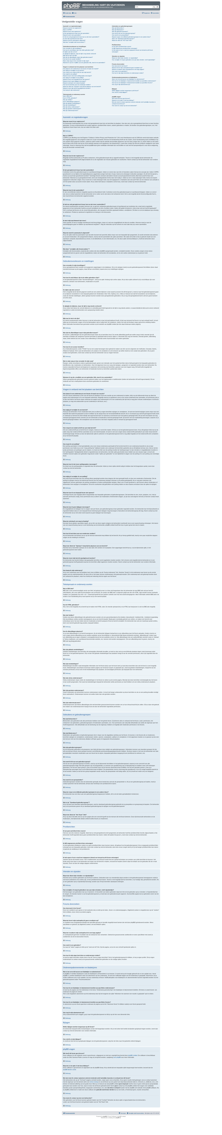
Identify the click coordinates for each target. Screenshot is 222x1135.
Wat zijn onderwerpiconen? (70, 110)
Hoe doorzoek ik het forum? (120, 66)
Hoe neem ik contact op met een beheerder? (124, 105)
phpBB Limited (132, 1055)
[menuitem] (74, 13)
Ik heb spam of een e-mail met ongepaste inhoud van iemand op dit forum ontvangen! (132, 51)
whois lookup (94, 1082)
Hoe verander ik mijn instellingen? (72, 48)
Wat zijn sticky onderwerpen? (71, 107)
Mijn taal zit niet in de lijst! (70, 55)
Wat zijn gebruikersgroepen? (120, 31)
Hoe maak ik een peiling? (70, 74)
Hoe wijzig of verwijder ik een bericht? (73, 70)
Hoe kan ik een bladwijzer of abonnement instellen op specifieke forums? (132, 82)
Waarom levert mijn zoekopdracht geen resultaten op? (127, 67)
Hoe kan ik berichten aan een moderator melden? (77, 84)
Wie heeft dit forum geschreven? (121, 98)
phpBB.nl (118, 1117)
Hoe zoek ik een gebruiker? (119, 71)
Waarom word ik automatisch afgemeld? (74, 40)
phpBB (105, 1116)
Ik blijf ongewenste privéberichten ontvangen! (124, 48)
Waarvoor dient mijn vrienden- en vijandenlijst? (125, 58)
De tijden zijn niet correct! (70, 52)
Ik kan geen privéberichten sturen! (121, 46)
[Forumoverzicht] (72, 5)
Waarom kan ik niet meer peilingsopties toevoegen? (77, 75)
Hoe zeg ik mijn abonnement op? (121, 84)
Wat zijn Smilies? (67, 99)
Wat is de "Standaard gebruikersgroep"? (123, 38)
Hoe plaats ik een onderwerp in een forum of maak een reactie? (81, 68)
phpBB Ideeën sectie (69, 1069)
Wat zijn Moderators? (118, 29)
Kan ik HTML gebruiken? (70, 98)
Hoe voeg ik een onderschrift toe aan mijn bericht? (77, 72)
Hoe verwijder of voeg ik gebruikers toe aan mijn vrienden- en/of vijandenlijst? (133, 60)
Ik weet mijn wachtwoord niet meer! (73, 38)
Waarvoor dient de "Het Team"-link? (122, 40)
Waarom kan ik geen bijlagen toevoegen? (74, 81)
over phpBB (117, 1057)
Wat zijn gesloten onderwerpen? (72, 108)
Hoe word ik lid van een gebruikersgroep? (123, 33)
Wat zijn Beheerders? (118, 28)
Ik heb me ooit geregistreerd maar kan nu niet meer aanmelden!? (81, 37)
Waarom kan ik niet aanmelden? (72, 35)
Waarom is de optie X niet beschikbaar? (123, 100)
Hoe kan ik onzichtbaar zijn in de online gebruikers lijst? (78, 50)
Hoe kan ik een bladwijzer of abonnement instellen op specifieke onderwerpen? (134, 81)
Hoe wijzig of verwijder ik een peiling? (73, 77)
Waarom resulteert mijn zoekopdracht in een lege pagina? (128, 69)
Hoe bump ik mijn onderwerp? (71, 90)
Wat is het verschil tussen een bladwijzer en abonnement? (128, 79)
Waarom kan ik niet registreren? (72, 31)
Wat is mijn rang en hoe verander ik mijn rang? (76, 61)
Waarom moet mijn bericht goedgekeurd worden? (77, 88)
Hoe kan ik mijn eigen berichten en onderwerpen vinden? (128, 73)
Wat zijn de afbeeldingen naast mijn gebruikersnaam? (78, 57)
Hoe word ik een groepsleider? (120, 35)
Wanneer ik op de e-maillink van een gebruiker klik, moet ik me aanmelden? (84, 62)
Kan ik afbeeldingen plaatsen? (71, 101)
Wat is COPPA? (67, 29)
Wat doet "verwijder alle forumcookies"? (74, 42)
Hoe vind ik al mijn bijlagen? (119, 92)
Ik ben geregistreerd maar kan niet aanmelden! (76, 33)
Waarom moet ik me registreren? (72, 28)
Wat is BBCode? (67, 96)
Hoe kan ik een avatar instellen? (72, 59)
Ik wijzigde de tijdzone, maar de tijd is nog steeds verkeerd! (79, 53)
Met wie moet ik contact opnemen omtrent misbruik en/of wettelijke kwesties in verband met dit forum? (134, 102)
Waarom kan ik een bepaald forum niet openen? (76, 79)
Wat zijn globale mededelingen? (71, 103)
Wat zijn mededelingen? (69, 105)
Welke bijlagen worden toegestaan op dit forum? (125, 90)
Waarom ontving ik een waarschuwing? (74, 83)
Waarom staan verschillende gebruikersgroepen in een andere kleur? (131, 37)
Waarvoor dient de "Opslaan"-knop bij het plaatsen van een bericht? (82, 86)
